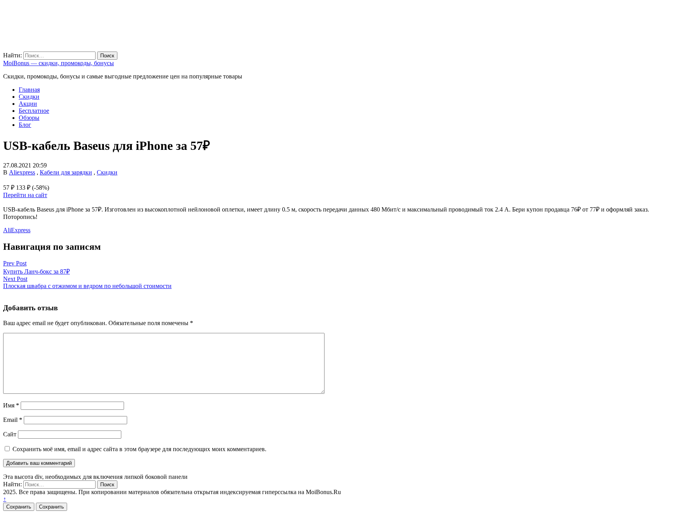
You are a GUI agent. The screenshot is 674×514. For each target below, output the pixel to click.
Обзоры (29, 117)
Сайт (9, 434)
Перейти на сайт (25, 195)
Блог (25, 124)
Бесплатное (34, 110)
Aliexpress (22, 172)
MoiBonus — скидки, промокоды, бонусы (58, 63)
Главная (29, 89)
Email (12, 419)
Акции (28, 103)
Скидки (29, 96)
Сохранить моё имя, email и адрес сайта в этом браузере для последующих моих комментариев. (139, 449)
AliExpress (16, 230)
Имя (11, 405)
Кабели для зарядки (66, 172)
